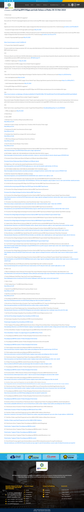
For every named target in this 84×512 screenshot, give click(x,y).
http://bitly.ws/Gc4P (9, 286)
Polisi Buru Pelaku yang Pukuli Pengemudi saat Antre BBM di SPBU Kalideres (23, 420)
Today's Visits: (65, 492)
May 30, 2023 (38, 29)
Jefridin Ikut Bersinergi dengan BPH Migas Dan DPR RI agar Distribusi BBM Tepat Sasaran (26, 186)
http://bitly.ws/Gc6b (9, 136)
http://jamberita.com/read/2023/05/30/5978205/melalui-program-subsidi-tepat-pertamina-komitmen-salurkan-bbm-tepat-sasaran (36, 208)
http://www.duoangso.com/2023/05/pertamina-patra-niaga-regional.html (22, 150)
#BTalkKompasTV (35, 58)
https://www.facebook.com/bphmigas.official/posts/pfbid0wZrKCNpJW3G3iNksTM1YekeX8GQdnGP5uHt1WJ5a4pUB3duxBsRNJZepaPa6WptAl (40, 94)
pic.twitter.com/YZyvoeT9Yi (49, 34)
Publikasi (38, 4)
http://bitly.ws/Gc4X (9, 290)
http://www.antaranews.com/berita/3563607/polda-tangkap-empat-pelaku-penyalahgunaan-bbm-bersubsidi (31, 354)
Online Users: (64, 489)
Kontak (63, 4)
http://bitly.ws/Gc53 (9, 295)
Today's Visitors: (65, 494)
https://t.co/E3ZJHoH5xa (65, 74)
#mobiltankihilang (48, 108)
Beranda (27, 4)
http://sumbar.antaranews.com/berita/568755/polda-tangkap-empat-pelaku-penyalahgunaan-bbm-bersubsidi (31, 379)
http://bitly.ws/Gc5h (9, 131)
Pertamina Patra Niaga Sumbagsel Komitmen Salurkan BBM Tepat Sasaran (22, 192)
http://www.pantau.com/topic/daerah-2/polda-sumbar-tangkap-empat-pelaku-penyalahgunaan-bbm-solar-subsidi (32, 359)
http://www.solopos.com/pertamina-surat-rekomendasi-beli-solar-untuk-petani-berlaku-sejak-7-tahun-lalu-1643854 (32, 203)
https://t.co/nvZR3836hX (59, 108)
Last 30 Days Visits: (66, 498)
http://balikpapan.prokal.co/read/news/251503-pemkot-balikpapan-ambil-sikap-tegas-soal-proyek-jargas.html (31, 278)
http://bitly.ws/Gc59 (9, 121)
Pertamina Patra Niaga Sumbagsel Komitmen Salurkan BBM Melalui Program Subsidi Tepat (26, 241)
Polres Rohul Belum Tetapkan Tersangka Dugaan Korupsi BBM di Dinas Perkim (23, 332)
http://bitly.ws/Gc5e (9, 126)
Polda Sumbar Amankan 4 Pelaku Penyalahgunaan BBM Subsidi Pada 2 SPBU (23, 409)
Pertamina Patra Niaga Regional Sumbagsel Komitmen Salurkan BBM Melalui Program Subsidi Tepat (28, 220)
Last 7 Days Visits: (66, 496)
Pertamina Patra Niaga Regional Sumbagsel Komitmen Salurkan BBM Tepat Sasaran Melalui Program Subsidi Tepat (32, 214)
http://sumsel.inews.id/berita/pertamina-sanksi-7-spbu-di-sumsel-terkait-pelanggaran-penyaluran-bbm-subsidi (31, 374)
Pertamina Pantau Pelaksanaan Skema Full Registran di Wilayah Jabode (21, 161)
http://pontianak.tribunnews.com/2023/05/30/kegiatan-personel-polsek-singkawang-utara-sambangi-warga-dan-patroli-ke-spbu (36, 310)
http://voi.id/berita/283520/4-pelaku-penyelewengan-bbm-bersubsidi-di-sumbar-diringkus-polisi (28, 363)
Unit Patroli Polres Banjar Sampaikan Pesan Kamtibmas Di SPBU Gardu (21, 316)
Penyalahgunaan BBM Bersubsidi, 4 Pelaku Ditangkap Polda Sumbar (20, 338)
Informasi (45, 4)
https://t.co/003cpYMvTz (68, 80)
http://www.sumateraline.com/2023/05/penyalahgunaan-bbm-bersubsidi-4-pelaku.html (25, 393)
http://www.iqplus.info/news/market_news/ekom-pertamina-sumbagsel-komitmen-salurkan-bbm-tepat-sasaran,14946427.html (35, 171)
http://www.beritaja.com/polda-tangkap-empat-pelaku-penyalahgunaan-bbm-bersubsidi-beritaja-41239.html (31, 349)
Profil (32, 4)
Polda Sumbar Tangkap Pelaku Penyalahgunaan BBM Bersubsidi (19, 426)
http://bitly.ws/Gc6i (9, 145)
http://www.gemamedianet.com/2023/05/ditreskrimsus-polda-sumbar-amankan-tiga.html (26, 305)
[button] (6, 456)
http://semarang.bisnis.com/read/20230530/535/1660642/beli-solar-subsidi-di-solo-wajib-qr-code (28, 175)
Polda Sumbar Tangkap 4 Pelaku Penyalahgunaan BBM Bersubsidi (20, 432)
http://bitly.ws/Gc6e (9, 140)
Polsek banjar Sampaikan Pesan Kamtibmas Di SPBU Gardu (18, 322)
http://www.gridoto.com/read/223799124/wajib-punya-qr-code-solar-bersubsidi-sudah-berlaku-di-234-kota (31, 166)
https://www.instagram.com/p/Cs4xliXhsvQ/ (15, 42)
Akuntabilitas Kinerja (54, 4)
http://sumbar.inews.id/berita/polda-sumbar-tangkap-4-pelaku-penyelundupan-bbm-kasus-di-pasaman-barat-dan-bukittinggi (34, 388)
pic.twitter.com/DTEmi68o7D (71, 26)
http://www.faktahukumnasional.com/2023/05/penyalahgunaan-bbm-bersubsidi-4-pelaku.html (27, 300)
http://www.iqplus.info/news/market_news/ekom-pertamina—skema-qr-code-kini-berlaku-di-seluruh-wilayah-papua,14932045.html (36, 155)
